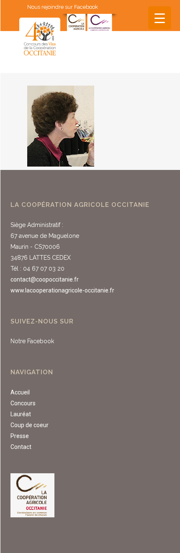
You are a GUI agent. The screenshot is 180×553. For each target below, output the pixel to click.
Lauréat (20, 414)
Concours (23, 403)
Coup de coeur (29, 425)
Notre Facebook (32, 341)
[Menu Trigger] (159, 17)
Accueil (20, 392)
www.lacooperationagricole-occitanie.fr (62, 290)
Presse (19, 436)
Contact (20, 446)
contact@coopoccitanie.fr (44, 279)
